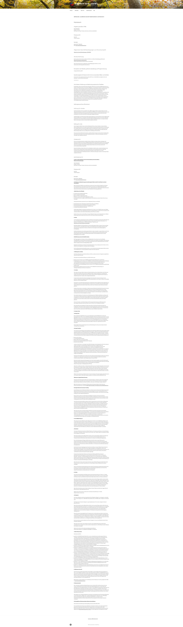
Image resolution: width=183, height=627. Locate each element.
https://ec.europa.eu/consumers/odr (80, 60)
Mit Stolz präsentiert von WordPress (93, 624)
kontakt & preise (89, 10)
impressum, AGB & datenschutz (93, 618)
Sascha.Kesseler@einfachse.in (81, 45)
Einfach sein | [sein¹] (86, 4)
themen (71, 10)
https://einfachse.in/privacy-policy (85, 609)
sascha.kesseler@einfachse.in (80, 580)
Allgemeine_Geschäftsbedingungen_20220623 (82, 52)
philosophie (76, 10)
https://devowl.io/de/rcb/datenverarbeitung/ (81, 223)
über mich (82, 10)
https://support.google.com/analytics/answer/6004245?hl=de (97, 385)
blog (94, 10)
